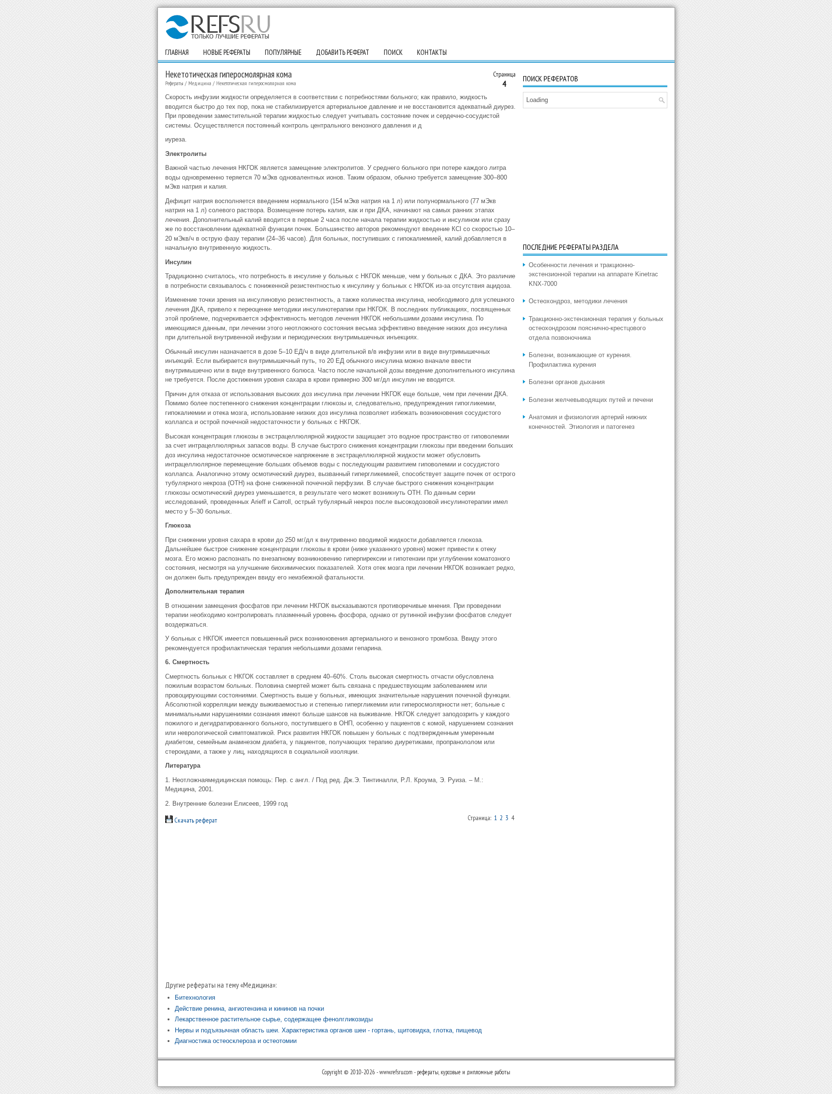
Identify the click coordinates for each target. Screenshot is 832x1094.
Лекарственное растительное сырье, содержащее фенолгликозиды (274, 1019)
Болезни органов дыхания (567, 382)
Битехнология (195, 997)
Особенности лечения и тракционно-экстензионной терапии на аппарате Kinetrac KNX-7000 (593, 274)
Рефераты (174, 83)
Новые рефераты (226, 52)
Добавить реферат (342, 52)
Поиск (393, 52)
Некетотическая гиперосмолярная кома (256, 83)
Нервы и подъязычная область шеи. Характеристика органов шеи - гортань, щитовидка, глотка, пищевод (328, 1030)
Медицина (199, 83)
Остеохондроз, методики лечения (578, 301)
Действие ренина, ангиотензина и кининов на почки (249, 1008)
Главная (177, 52)
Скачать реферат (195, 820)
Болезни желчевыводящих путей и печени (591, 399)
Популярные (283, 52)
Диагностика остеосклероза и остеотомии (236, 1040)
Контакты (432, 52)
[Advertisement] (340, 902)
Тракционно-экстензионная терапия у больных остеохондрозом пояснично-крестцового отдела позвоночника (596, 328)
